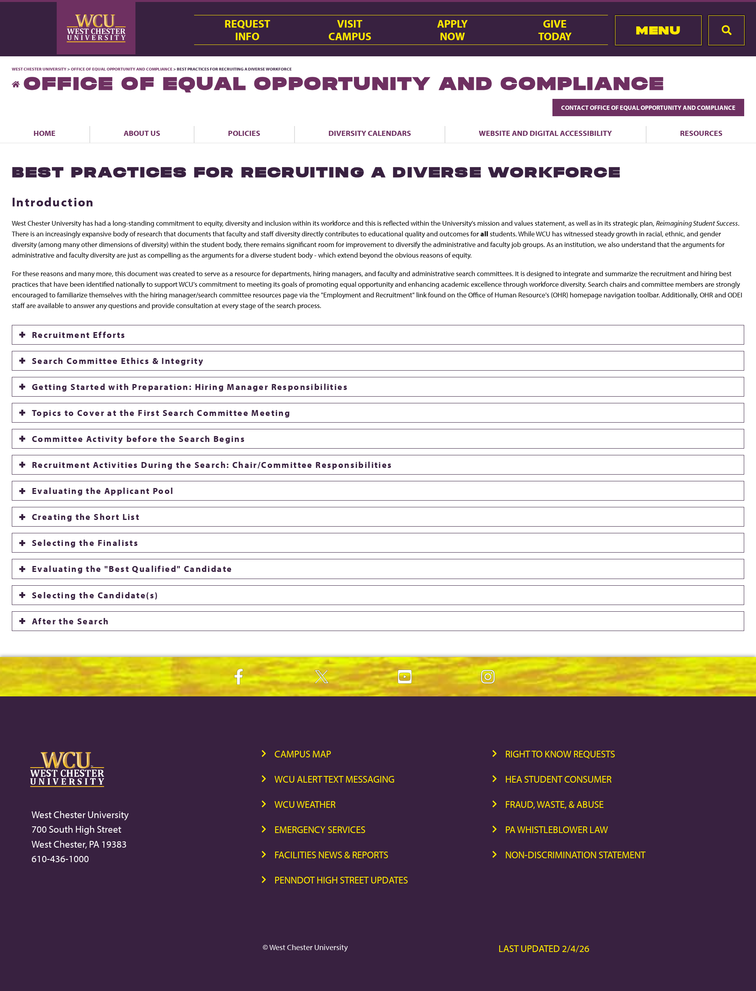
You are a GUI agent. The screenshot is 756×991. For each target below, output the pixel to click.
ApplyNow (452, 30)
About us (142, 133)
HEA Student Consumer (558, 779)
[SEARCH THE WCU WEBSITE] (726, 30)
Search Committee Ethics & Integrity (118, 360)
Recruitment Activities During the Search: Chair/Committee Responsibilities (212, 464)
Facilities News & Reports (331, 854)
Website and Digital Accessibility (545, 133)
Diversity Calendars (369, 133)
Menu (658, 30)
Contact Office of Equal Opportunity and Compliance (648, 107)
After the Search (70, 621)
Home (44, 133)
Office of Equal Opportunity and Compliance (121, 69)
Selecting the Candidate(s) (95, 595)
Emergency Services (319, 829)
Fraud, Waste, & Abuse (554, 804)
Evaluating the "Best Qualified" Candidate (132, 568)
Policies (244, 133)
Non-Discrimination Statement (575, 854)
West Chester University (39, 69)
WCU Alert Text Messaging (334, 779)
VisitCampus (349, 30)
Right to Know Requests (560, 754)
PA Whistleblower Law (556, 829)
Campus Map (302, 754)
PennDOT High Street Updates (341, 880)
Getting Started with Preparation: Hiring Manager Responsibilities (190, 386)
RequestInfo (247, 30)
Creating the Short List (86, 516)
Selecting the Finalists (85, 542)
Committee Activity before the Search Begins (138, 438)
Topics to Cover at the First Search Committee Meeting (161, 412)
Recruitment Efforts (79, 334)
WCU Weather (304, 804)
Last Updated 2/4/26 (543, 948)
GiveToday (555, 30)
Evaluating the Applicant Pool (103, 490)
